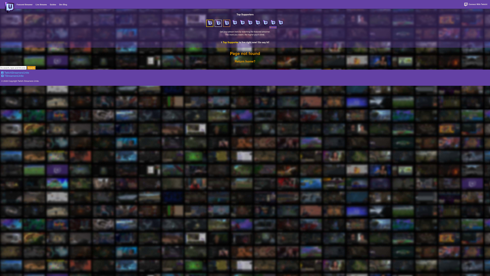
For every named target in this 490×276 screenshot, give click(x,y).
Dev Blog (63, 4)
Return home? (245, 61)
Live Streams (41, 4)
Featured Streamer (25, 4)
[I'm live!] (273, 23)
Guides (53, 4)
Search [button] (31, 67)
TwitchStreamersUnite (16, 72)
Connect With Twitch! (477, 4)
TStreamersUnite (14, 75)
